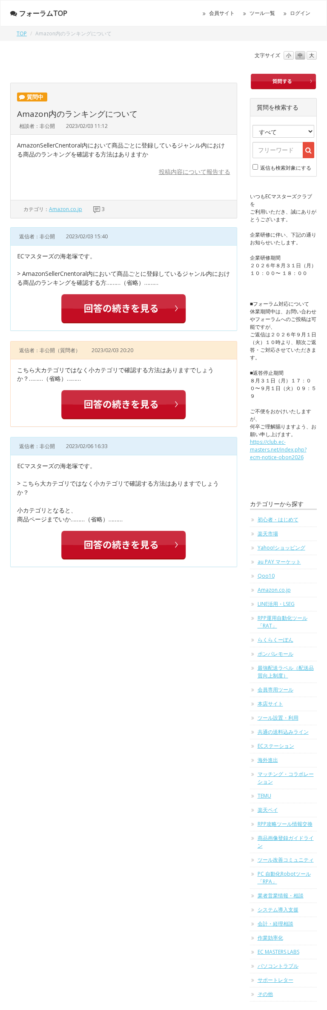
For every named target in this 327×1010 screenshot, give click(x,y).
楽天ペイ (268, 809)
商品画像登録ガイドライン (286, 841)
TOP (22, 33)
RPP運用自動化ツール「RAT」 (282, 621)
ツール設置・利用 (278, 717)
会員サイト (222, 13)
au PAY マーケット (279, 561)
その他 (265, 994)
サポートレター (275, 980)
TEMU (264, 795)
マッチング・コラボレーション (286, 777)
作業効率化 (270, 937)
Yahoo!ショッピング (281, 547)
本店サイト (270, 703)
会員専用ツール (275, 689)
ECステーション (276, 746)
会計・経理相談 (275, 923)
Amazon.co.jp (65, 209)
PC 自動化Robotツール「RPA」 (284, 877)
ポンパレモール (275, 653)
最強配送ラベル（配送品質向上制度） (286, 671)
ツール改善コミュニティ (286, 859)
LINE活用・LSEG (276, 604)
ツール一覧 (262, 13)
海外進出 (268, 760)
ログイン (300, 13)
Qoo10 (266, 575)
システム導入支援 (278, 909)
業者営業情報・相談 (281, 895)
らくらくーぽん (275, 639)
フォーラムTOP (43, 13)
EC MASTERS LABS (278, 951)
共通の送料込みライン (283, 731)
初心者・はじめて (278, 519)
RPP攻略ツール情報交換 (285, 824)
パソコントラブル (278, 965)
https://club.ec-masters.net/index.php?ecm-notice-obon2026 (278, 449)
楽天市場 (268, 533)
